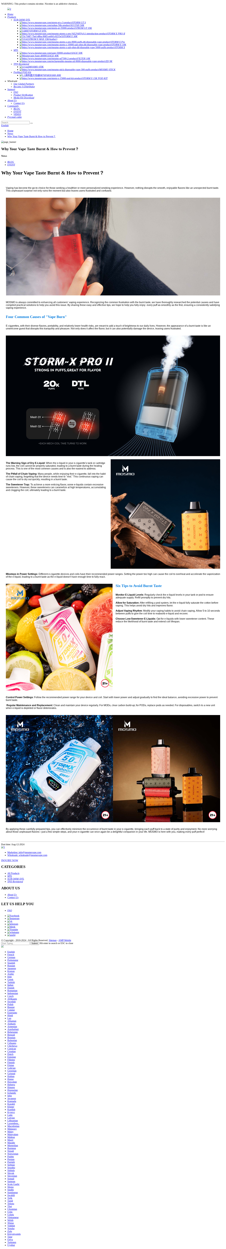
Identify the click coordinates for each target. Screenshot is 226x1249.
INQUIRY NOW (9, 860)
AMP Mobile (64, 940)
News (10, 133)
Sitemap (53, 940)
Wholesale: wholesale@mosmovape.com (27, 855)
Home (10, 130)
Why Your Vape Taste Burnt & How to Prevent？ (31, 136)
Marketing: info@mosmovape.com (24, 852)
